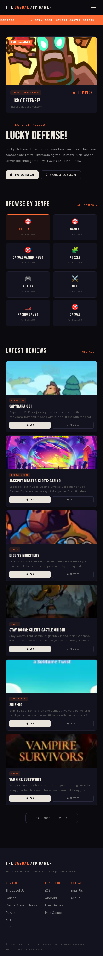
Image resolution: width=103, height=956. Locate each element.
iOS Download (25, 175)
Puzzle (10, 913)
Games (11, 898)
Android (74, 425)
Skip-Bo (16, 704)
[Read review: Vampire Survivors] (51, 751)
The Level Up (15, 890)
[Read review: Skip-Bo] (51, 676)
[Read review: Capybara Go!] (51, 378)
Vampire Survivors (25, 779)
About (75, 898)
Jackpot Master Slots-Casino (35, 480)
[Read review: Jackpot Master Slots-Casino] (51, 452)
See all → (89, 351)
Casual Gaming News (21, 905)
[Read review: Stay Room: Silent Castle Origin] (51, 601)
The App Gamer (29, 7)
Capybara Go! (20, 406)
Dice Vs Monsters (24, 555)
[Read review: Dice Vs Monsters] (51, 527)
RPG (9, 927)
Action (11, 920)
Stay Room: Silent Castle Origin (37, 630)
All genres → (87, 205)
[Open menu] (93, 7)
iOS (32, 425)
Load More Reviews (51, 818)
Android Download (63, 175)
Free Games (54, 905)
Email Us (77, 890)
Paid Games (54, 913)
